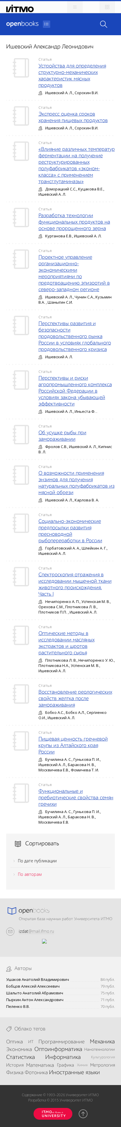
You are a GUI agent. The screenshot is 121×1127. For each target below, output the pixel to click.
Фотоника (36, 1072)
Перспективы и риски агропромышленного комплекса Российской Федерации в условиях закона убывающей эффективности (75, 391)
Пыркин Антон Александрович (34, 1000)
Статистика (20, 1057)
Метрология (102, 1065)
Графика (65, 1065)
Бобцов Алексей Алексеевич (33, 986)
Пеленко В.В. (18, 1006)
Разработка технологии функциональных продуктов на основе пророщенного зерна (74, 222)
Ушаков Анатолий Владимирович (37, 979)
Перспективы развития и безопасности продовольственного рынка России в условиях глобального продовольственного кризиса (74, 336)
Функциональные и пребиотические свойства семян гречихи (75, 798)
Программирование (61, 1042)
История (14, 1065)
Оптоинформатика (58, 1049)
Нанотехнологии (99, 1049)
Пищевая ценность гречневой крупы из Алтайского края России (73, 745)
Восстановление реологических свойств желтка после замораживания (75, 699)
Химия (82, 1065)
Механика (102, 1042)
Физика (14, 1072)
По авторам (30, 874)
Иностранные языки (74, 1073)
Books (22, 24)
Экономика (19, 1049)
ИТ (30, 1042)
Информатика (63, 1057)
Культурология (103, 1057)
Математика (40, 1065)
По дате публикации (37, 861)
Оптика (14, 1042)
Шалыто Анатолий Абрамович (34, 993)
